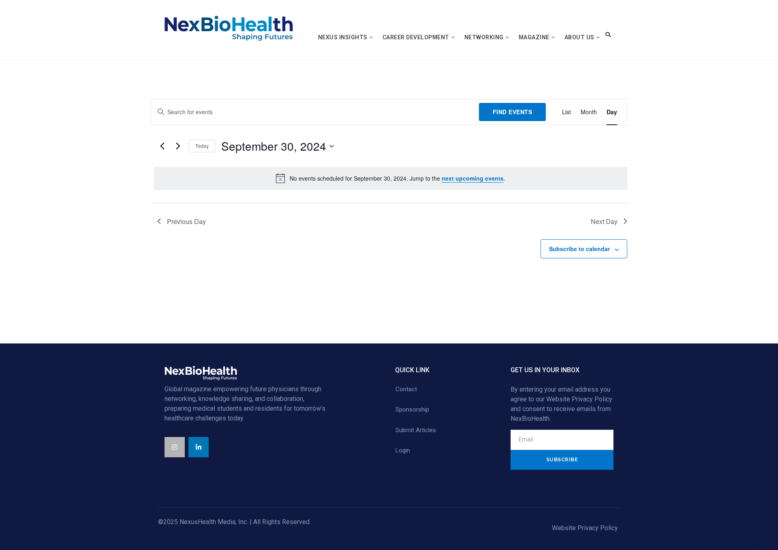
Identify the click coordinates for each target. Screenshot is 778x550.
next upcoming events (473, 178)
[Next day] (178, 146)
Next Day (604, 221)
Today (202, 145)
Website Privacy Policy (585, 528)
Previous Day (186, 221)
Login (402, 450)
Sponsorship (412, 409)
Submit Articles (415, 430)
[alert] (390, 178)
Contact (406, 389)
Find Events (512, 112)
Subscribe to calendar (579, 249)
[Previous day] (162, 146)
